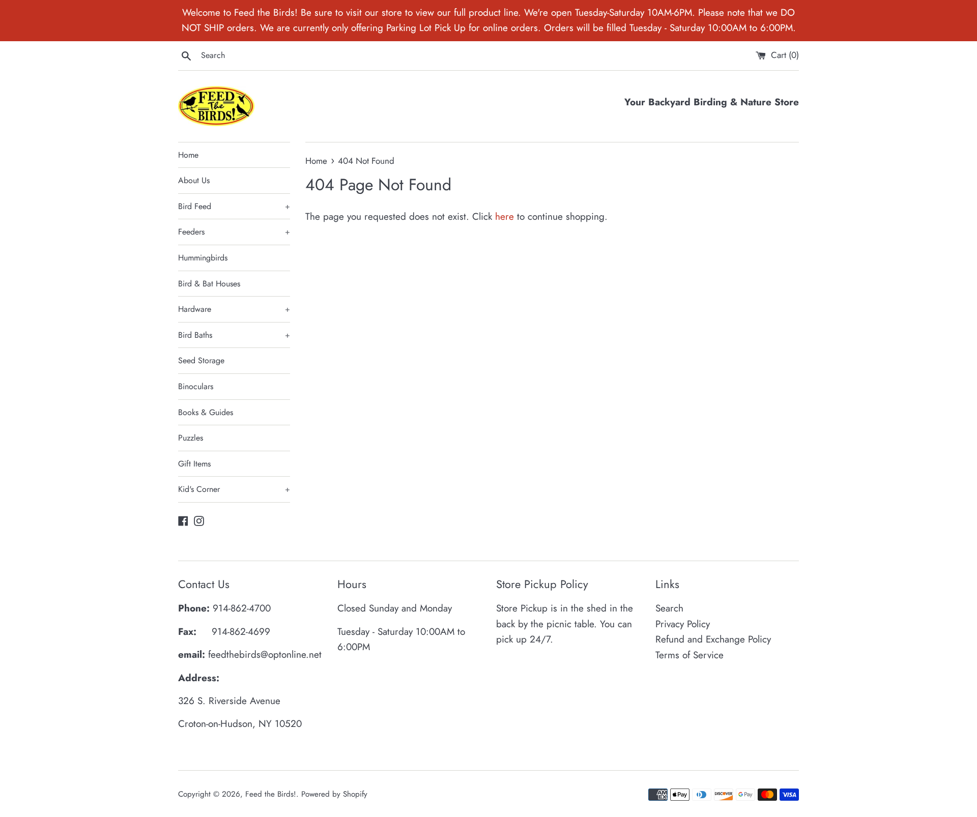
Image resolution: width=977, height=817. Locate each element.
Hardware (234, 309)
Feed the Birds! (270, 794)
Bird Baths (234, 335)
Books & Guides (205, 412)
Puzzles (190, 438)
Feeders (234, 232)
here (504, 216)
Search (669, 608)
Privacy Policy (682, 624)
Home (188, 155)
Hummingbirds (202, 258)
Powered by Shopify (334, 794)
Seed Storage (201, 360)
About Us (194, 180)
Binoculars (195, 386)
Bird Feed (234, 206)
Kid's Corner (234, 489)
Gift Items (194, 464)
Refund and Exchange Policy (713, 639)
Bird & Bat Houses (209, 283)
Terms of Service (689, 655)
